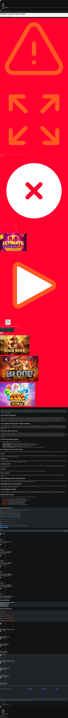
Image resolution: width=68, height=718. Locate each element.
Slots (3, 6)
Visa (28, 691)
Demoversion (8, 324)
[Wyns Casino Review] (2, 650)
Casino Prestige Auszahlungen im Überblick (7, 602)
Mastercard (30, 690)
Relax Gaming (5, 504)
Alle (56, 690)
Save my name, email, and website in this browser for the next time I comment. (14, 525)
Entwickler (6, 7)
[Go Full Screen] (34, 153)
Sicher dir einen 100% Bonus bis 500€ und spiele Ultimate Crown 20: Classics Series (14, 154)
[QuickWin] (2, 582)
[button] (13, 242)
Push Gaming (5, 502)
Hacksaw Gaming (6, 498)
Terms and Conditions (6, 704)
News (3, 8)
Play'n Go (43, 692)
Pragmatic (43, 693)
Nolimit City (5, 503)
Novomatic (44, 691)
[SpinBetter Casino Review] (2, 643)
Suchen (1, 529)
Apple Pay (29, 692)
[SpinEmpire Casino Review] (2, 635)
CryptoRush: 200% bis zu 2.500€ (8, 615)
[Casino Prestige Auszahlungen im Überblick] (2, 628)
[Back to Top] (0, 717)
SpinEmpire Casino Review (4, 603)
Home (3, 3)
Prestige (1, 539)
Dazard (4, 611)
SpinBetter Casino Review (4, 604)
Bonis (3, 5)
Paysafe (29, 693)
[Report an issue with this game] (34, 85)
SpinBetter (2, 560)
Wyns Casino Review (3, 605)
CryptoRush (5, 613)
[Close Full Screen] (34, 224)
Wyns (1, 594)
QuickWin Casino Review (4, 606)
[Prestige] (2, 538)
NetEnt (4, 500)
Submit (1, 332)
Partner (57, 692)
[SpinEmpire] (2, 548)
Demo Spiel (2, 355)
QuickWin (1, 583)
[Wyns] (2, 593)
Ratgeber (57, 693)
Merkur (43, 690)
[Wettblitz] (1, 1)
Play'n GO (4, 501)
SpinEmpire (2, 549)
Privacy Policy (4, 703)
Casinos (3, 4)
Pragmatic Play (5, 499)
